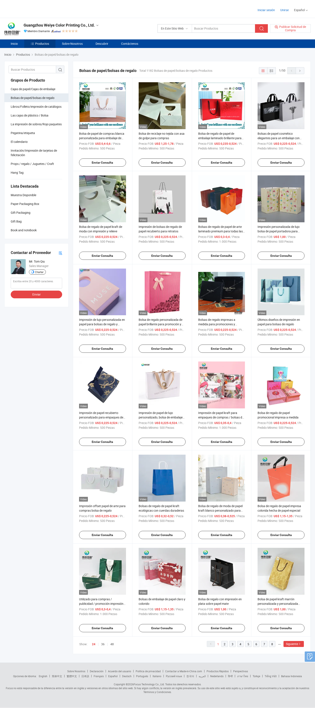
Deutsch (127, 676)
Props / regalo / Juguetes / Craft (32, 164)
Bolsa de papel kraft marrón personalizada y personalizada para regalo (278, 603)
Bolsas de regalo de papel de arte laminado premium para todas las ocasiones (220, 231)
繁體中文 (72, 676)
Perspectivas (240, 671)
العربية (202, 676)
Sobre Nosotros (72, 44)
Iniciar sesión (266, 10)
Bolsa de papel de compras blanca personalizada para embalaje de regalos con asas (101, 138)
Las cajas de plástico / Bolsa (29, 115)
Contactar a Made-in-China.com (183, 671)
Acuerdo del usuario (119, 671)
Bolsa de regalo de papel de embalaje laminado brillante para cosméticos (220, 138)
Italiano (157, 676)
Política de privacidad (148, 671)
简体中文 (57, 676)
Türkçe (256, 676)
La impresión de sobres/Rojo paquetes (36, 124)
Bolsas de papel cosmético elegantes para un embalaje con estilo (279, 138)
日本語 (85, 676)
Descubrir (102, 44)
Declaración (97, 671)
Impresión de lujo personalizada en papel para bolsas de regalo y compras (102, 324)
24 (93, 644)
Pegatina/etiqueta (23, 133)
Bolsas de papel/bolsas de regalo (32, 98)
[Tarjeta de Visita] (60, 253)
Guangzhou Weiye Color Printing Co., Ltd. (59, 25)
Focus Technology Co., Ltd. (149, 684)
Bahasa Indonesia (291, 676)
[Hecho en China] (31, 8)
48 (112, 644)
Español (113, 676)
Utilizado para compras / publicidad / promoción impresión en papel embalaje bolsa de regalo (101, 603)
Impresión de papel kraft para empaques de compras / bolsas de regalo (221, 417)
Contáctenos (129, 44)
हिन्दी (230, 676)
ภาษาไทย (242, 676)
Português (142, 676)
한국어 (190, 676)
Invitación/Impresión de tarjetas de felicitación (34, 152)
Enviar (36, 294)
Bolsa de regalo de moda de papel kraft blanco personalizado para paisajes (220, 510)
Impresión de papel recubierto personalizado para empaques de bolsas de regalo (101, 417)
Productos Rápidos (218, 671)
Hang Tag (17, 172)
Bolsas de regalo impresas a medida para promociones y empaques (216, 324)
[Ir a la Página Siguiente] (300, 70)
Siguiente (292, 644)
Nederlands (217, 676)
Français (99, 676)
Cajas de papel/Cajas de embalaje (33, 89)
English (43, 676)
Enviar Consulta (102, 162)
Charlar (39, 272)
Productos (42, 44)
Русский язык (174, 676)
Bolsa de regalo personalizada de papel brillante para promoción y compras (160, 324)
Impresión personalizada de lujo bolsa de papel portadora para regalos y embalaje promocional (279, 231)
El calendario (19, 142)
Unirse (284, 10)
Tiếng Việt (271, 676)
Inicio (14, 44)
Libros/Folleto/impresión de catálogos (36, 107)
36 (103, 644)
